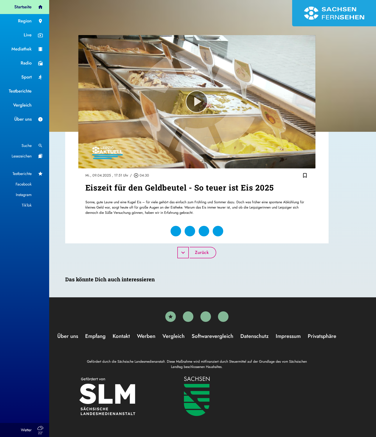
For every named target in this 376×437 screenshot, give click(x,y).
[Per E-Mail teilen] (218, 231)
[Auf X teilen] (190, 231)
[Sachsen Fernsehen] (334, 13)
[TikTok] (223, 316)
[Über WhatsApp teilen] (204, 231)
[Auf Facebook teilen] (176, 231)
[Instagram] (205, 316)
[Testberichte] (170, 316)
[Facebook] (188, 316)
